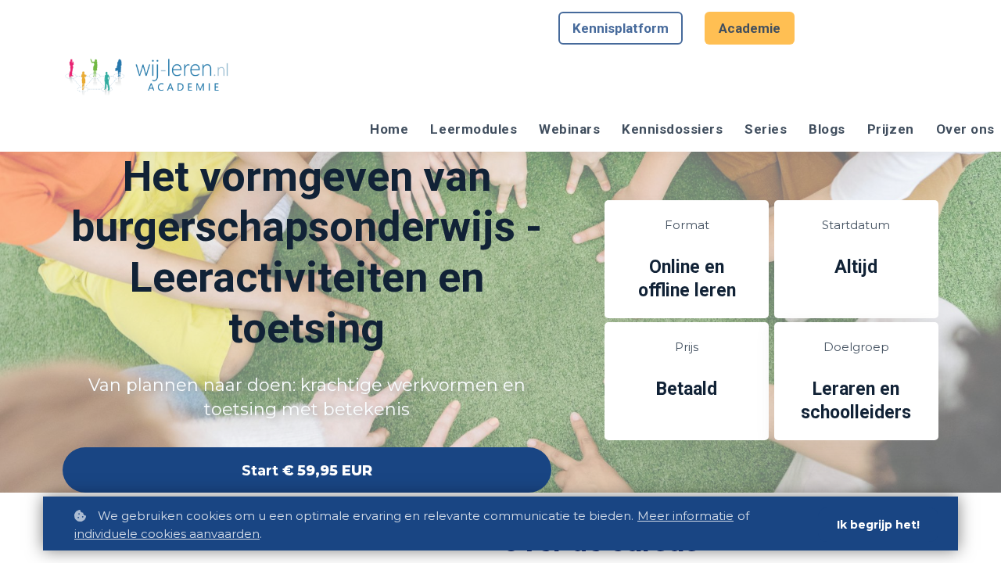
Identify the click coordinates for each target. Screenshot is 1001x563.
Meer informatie (685, 515)
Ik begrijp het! (878, 525)
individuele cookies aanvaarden (167, 533)
